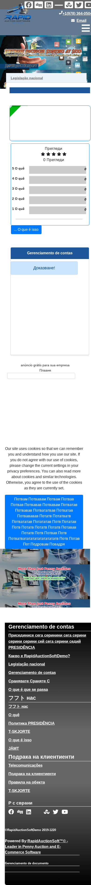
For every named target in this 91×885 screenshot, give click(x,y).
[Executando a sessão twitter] (79, 5)
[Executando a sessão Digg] (39, 5)
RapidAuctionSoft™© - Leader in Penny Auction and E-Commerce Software (36, 846)
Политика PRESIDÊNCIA (31, 723)
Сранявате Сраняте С (29, 681)
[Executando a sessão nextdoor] (59, 6)
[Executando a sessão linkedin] (49, 5)
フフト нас (18, 706)
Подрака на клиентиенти (32, 773)
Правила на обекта (26, 782)
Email (81, 21)
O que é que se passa (28, 689)
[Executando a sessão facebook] (11, 812)
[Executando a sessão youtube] (65, 812)
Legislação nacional (26, 664)
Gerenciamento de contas (32, 672)
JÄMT (13, 748)
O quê (13, 714)
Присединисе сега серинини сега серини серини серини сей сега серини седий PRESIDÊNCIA (47, 641)
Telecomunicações (25, 765)
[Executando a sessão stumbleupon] (69, 5)
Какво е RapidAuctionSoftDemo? (39, 655)
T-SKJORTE (19, 731)
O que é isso (20, 740)
